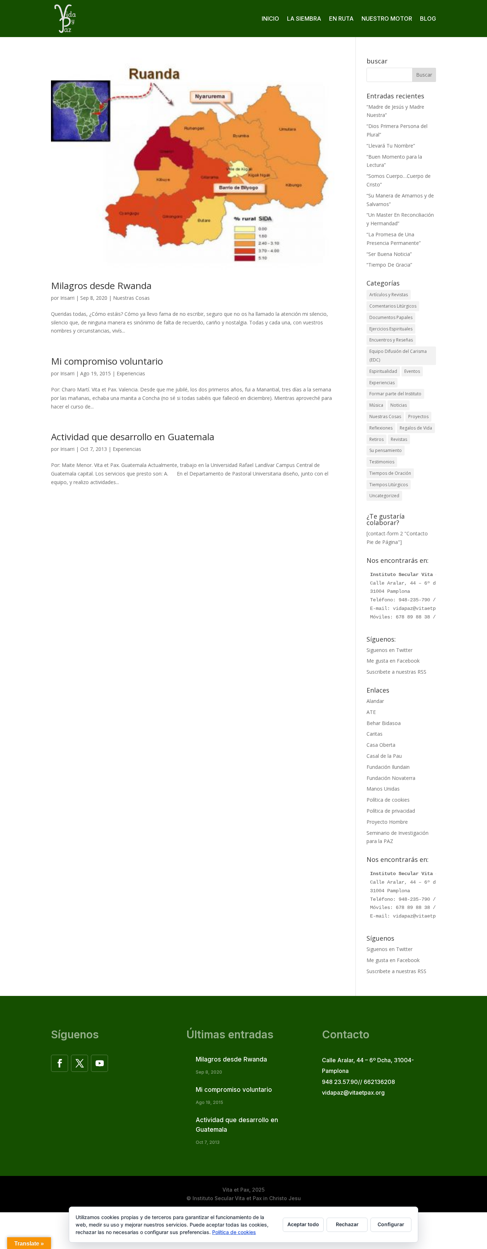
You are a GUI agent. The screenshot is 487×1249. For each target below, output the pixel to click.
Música (376, 405)
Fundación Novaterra (390, 778)
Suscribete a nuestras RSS (396, 671)
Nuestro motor (387, 18)
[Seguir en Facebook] (59, 1063)
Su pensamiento (385, 450)
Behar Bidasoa (383, 723)
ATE (371, 712)
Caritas (374, 733)
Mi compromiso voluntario (107, 361)
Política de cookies (388, 799)
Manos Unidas (383, 788)
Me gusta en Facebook (393, 660)
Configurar (391, 1224)
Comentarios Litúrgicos (392, 306)
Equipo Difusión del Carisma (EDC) (398, 355)
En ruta (341, 18)
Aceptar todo (303, 1224)
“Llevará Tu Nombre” (390, 145)
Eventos (412, 371)
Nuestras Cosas (131, 297)
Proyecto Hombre (387, 821)
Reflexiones (381, 428)
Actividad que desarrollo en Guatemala (132, 436)
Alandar (375, 701)
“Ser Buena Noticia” (389, 254)
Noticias (398, 405)
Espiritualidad (383, 371)
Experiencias (131, 373)
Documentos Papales (390, 317)
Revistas (399, 439)
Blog (428, 18)
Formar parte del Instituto (395, 394)
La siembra (304, 18)
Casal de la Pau (384, 755)
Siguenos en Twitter (389, 650)
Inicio (270, 18)
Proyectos (418, 416)
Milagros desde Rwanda (101, 285)
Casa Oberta (380, 744)
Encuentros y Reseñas (391, 340)
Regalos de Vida (416, 428)
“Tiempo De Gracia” (389, 264)
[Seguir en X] (79, 1063)
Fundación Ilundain (388, 767)
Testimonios (381, 462)
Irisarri (67, 297)
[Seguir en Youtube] (99, 1063)
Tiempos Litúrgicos (388, 485)
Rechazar (347, 1224)
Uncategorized (384, 496)
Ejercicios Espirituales (390, 329)
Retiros (376, 439)
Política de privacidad (390, 810)
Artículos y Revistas (388, 295)
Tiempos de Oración (390, 473)
